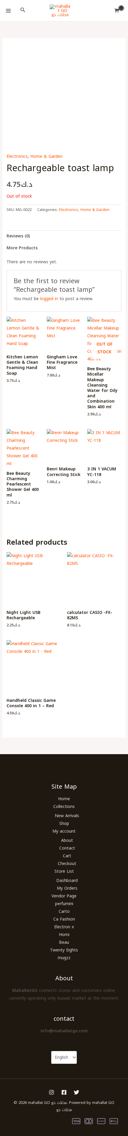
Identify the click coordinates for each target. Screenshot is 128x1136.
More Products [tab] (22, 248)
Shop (64, 824)
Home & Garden (46, 156)
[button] (23, 11)
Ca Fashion (64, 919)
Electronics (17, 156)
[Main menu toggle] (8, 11)
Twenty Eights (64, 950)
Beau (64, 942)
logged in (49, 299)
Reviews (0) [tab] (18, 236)
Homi (64, 935)
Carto (64, 911)
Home (64, 799)
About (67, 840)
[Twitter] (76, 1092)
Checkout (67, 864)
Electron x (64, 927)
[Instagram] (51, 1092)
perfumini (64, 904)
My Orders (67, 888)
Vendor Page (64, 896)
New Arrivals (67, 816)
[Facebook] (64, 1092)
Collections (64, 807)
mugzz (64, 958)
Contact (67, 848)
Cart (67, 856)
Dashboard (67, 881)
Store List (64, 871)
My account (64, 831)
